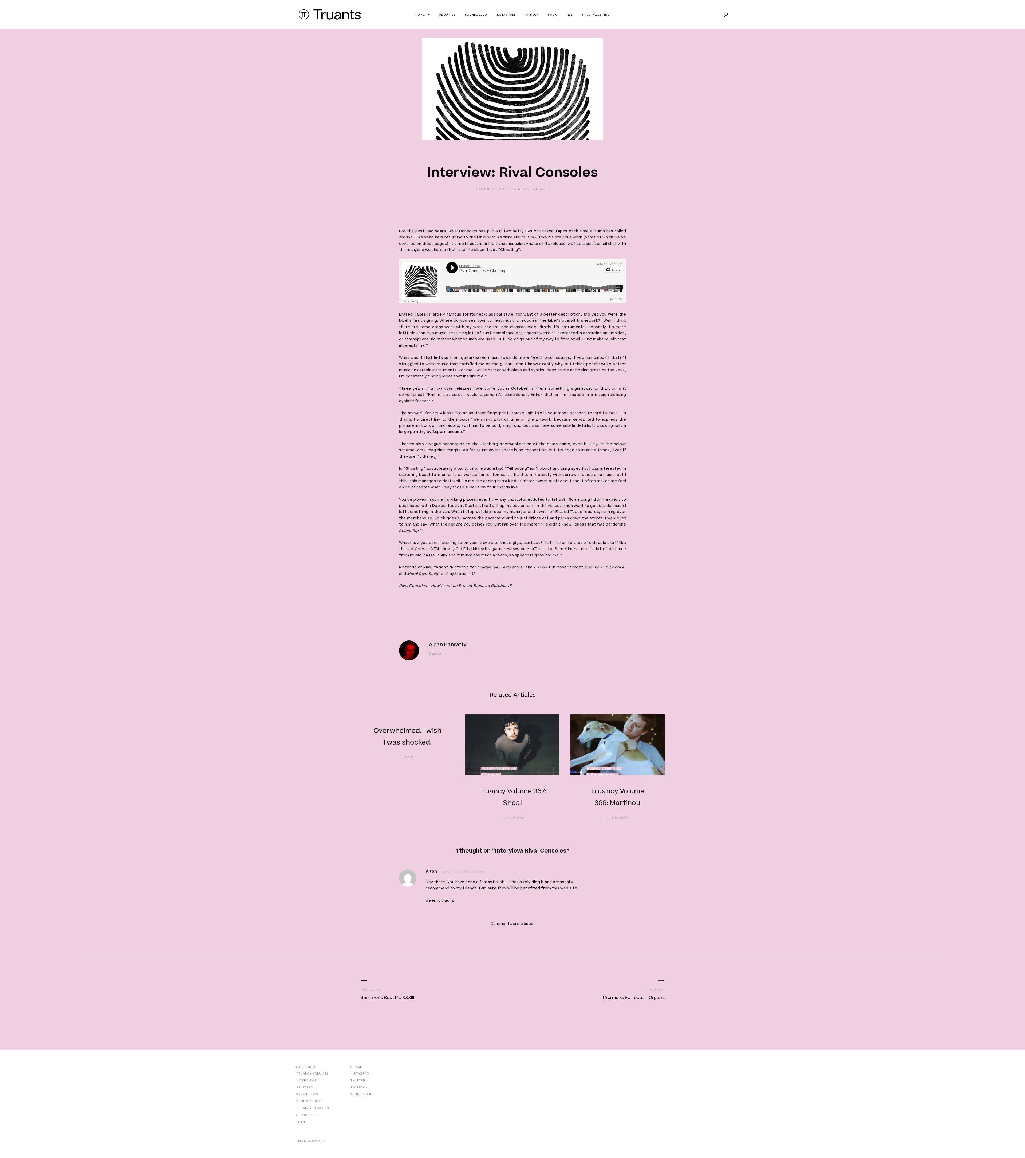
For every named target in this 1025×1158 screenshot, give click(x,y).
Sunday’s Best (309, 1101)
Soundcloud (476, 15)
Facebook (359, 1087)
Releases (304, 1087)
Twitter (357, 1081)
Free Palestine (596, 15)
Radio (553, 15)
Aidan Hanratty (534, 189)
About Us (447, 15)
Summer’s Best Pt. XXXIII (387, 997)
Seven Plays (307, 1094)
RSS (570, 15)
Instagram (505, 15)
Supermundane (447, 432)
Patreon (531, 15)
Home (420, 15)
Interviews (306, 1081)
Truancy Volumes (312, 1074)
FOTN (300, 1122)
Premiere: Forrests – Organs (634, 997)
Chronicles (306, 1115)
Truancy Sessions (312, 1108)
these (428, 243)
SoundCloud (361, 1094)
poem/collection (515, 444)
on (418, 243)
